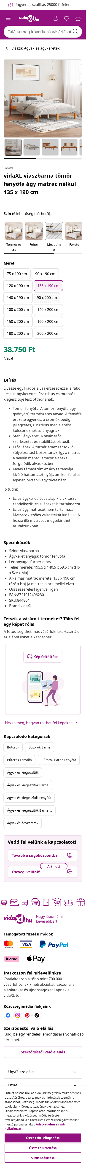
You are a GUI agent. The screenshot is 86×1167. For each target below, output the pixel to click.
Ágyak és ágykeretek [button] (22, 823)
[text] (19, 350)
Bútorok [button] (13, 747)
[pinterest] (27, 1015)
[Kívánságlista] (67, 18)
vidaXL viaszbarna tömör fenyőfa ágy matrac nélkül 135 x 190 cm (40, 184)
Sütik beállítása (43, 1158)
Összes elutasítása (42, 1148)
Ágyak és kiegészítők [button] (22, 772)
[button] (14, 237)
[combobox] (43, 32)
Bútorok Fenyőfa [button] (19, 760)
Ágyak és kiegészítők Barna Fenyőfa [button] (31, 810)
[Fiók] (56, 18)
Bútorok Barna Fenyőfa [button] (58, 760)
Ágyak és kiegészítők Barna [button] (27, 785)
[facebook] (8, 1015)
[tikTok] (37, 1015)
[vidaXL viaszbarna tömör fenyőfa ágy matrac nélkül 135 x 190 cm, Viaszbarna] (43, 98)
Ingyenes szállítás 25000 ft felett (43, 4)
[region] (43, 1125)
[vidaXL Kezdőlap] (29, 18)
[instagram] (17, 1015)
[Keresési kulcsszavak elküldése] (75, 31)
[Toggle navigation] (8, 18)
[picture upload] (43, 688)
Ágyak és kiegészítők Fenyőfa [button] (29, 798)
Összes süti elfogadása (43, 1138)
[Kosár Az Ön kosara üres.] (78, 18)
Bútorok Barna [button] (40, 747)
